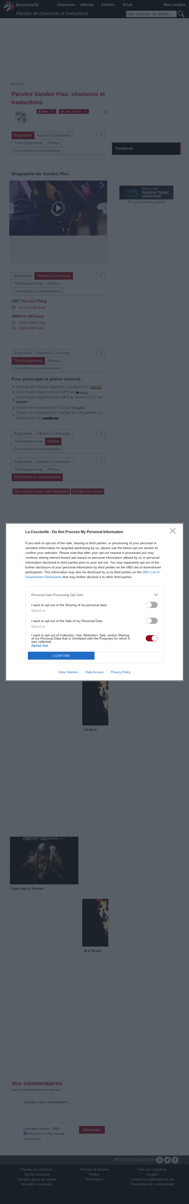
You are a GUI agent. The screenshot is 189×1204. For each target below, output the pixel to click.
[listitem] (94, 594)
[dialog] (94, 602)
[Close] (174, 532)
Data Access (94, 672)
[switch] (152, 605)
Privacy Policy (121, 672)
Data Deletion (68, 672)
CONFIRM (61, 656)
